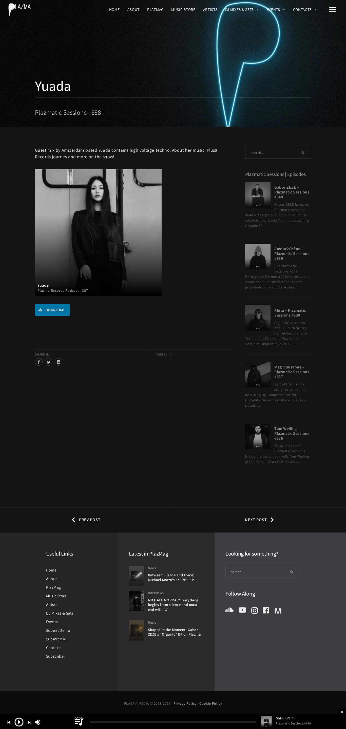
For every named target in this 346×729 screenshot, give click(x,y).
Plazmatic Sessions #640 (293, 723)
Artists (210, 9)
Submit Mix (56, 639)
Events (273, 9)
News (152, 568)
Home (114, 9)
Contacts (302, 9)
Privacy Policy (185, 703)
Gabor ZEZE (286, 718)
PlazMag (155, 9)
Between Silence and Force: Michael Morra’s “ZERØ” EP (171, 577)
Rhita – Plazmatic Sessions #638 (290, 313)
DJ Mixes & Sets (239, 9)
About (133, 9)
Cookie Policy (210, 703)
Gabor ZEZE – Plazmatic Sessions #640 (291, 192)
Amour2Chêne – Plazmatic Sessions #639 (291, 253)
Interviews (156, 593)
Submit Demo (58, 630)
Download (55, 310)
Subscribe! (55, 656)
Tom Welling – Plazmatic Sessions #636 (291, 433)
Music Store (183, 9)
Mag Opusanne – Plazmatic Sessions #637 (291, 371)
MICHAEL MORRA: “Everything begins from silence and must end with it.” (173, 605)
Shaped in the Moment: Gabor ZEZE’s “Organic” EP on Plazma (174, 632)
